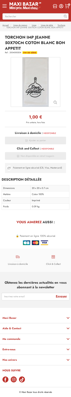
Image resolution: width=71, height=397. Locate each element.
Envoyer (61, 296)
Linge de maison (20, 25)
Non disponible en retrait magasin (37, 156)
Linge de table (47, 25)
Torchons (61, 25)
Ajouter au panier (37, 140)
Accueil (5, 25)
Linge (34, 25)
